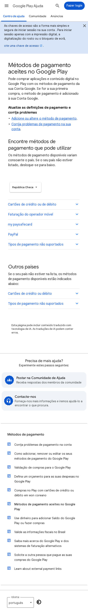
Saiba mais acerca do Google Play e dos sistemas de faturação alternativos (41, 543)
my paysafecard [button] (20, 224)
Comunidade (37, 16)
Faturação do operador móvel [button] (30, 214)
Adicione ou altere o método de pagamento (44, 119)
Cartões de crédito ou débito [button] (30, 294)
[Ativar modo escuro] (39, 602)
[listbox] (25, 187)
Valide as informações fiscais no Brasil (39, 532)
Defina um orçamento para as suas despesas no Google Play (46, 479)
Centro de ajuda (14, 16)
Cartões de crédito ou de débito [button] (32, 204)
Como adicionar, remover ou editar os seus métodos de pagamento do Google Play (43, 456)
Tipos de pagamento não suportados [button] (35, 244)
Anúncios (57, 16)
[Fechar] (84, 26)
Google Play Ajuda (28, 6)
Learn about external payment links (37, 569)
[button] (6, 6)
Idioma (15, 597)
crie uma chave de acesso (21, 46)
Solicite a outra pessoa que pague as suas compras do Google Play (43, 557)
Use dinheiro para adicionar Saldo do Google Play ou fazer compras (44, 520)
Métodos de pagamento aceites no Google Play (44, 506)
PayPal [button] (13, 234)
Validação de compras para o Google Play (42, 467)
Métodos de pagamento (25, 434)
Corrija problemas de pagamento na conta (43, 445)
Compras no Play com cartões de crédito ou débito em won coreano (44, 493)
